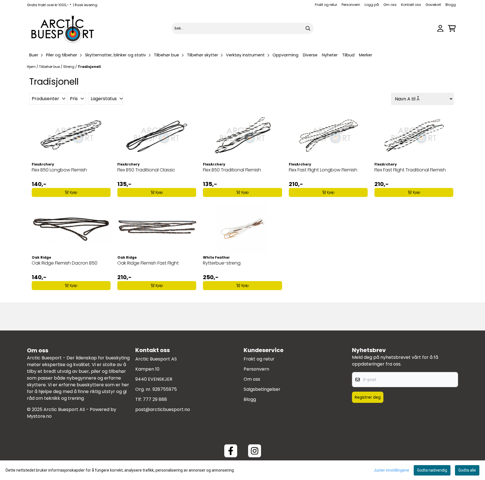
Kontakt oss (411, 4)
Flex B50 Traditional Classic (146, 170)
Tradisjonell (89, 66)
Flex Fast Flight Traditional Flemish (410, 170)
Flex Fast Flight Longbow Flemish (323, 170)
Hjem (31, 66)
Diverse (310, 55)
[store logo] (63, 28)
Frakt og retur (326, 4)
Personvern (351, 4)
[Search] (308, 28)
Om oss (390, 4)
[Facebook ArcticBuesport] (230, 450)
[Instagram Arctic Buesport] (254, 450)
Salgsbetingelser (262, 389)
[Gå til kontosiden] (440, 28)
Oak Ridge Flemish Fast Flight (148, 263)
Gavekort (433, 4)
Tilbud (348, 55)
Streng (69, 66)
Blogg (450, 4)
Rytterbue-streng (222, 263)
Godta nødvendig (432, 470)
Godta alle (467, 470)
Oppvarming (285, 55)
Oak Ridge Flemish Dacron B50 (64, 263)
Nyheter (330, 55)
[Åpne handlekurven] (452, 28)
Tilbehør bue (50, 66)
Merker (365, 55)
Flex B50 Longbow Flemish (59, 170)
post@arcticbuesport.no (162, 409)
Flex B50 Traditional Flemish (232, 170)
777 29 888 (155, 399)
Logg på (372, 4)
